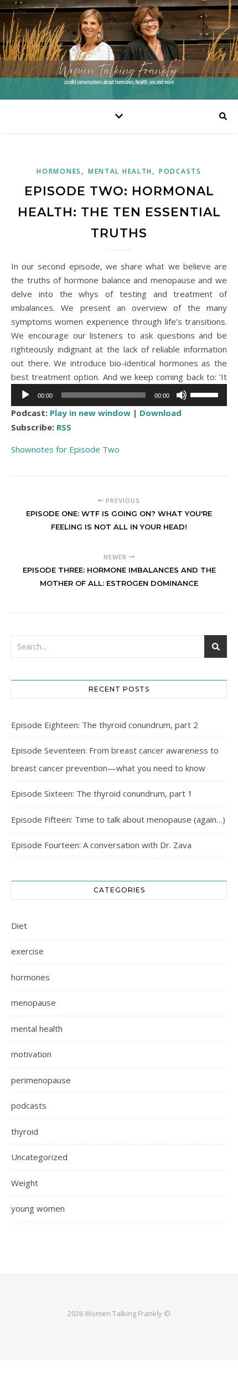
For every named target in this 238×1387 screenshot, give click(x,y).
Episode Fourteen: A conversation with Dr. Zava (101, 844)
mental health (120, 171)
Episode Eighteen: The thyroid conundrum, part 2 (104, 724)
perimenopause (41, 1079)
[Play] (25, 395)
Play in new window (90, 412)
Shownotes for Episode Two (65, 449)
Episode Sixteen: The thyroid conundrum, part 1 (102, 793)
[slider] (205, 394)
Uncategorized (39, 1156)
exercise (27, 951)
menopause (33, 1002)
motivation (31, 1053)
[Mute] (181, 395)
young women (38, 1208)
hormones (59, 171)
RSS (63, 427)
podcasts (180, 171)
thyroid (24, 1131)
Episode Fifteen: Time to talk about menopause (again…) (118, 819)
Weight (24, 1182)
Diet (19, 925)
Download (160, 412)
